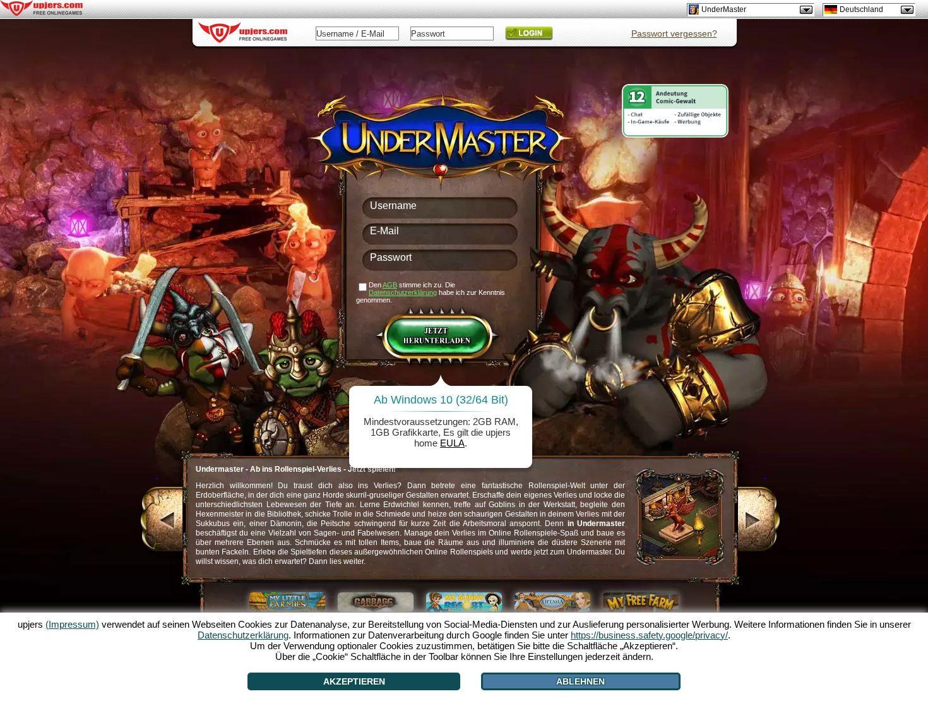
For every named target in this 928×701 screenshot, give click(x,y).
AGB (390, 285)
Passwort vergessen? (674, 33)
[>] (765, 521)
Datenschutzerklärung (403, 292)
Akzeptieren (354, 681)
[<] (156, 521)
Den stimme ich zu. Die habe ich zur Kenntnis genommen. (430, 292)
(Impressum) (72, 624)
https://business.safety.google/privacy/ (649, 635)
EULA (452, 443)
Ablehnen (580, 681)
